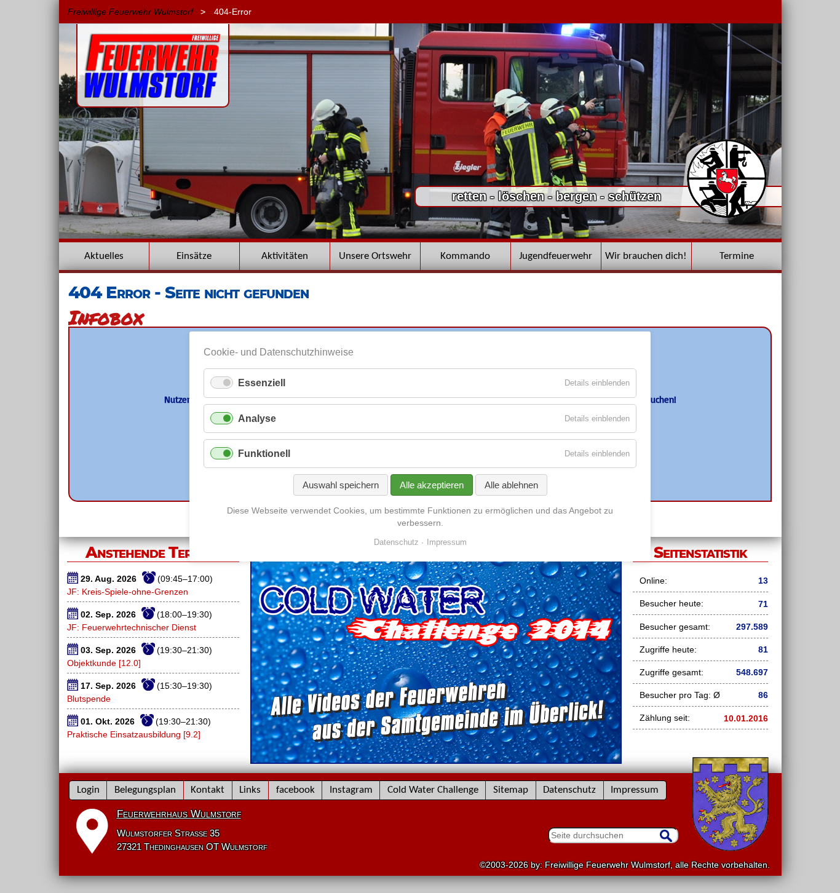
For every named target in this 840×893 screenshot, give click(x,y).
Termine (736, 256)
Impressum (635, 790)
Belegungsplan (145, 790)
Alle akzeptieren (432, 485)
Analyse (257, 418)
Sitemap (510, 790)
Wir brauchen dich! (646, 256)
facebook (295, 790)
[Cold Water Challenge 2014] (436, 759)
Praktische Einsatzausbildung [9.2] (133, 734)
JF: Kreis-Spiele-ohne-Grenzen (127, 592)
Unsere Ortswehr (375, 256)
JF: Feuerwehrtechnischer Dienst (131, 627)
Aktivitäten (284, 256)
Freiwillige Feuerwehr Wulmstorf (130, 12)
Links (250, 790)
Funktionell (264, 453)
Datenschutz (569, 790)
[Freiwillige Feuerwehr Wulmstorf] (152, 101)
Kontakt (207, 790)
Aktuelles (104, 256)
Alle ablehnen (511, 485)
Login (88, 790)
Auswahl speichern (341, 485)
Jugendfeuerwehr (555, 256)
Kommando (465, 256)
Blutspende (89, 699)
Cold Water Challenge (432, 790)
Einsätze (194, 256)
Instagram (351, 790)
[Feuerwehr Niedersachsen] (727, 216)
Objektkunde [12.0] (104, 663)
